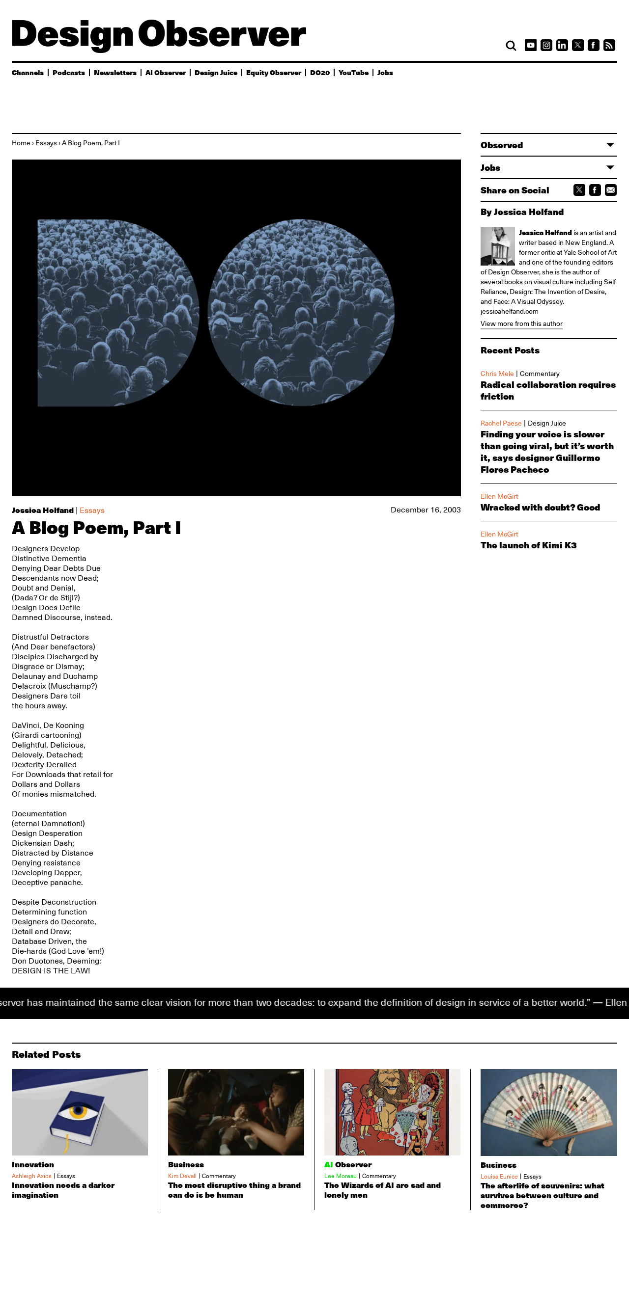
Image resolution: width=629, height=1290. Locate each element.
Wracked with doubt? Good (540, 507)
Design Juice (216, 72)
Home (21, 142)
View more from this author (522, 323)
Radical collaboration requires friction (548, 390)
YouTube (354, 72)
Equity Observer (273, 72)
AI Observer (165, 72)
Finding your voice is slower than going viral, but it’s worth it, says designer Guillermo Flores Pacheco (547, 451)
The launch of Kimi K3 (529, 545)
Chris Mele (497, 373)
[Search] (511, 46)
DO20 (320, 72)
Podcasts (69, 72)
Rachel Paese (501, 423)
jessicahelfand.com (510, 311)
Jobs (385, 72)
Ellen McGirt (499, 496)
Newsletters (115, 72)
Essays (46, 142)
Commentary (540, 373)
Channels (28, 72)
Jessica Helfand (43, 509)
